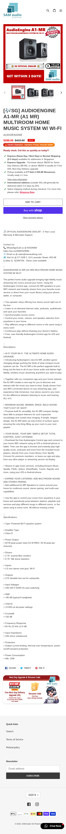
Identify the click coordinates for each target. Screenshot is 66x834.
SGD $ (32, 795)
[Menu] (61, 10)
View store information (17, 179)
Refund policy (13, 747)
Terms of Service (14, 739)
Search (9, 731)
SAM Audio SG (28, 824)
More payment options (33, 218)
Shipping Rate (27, 192)
